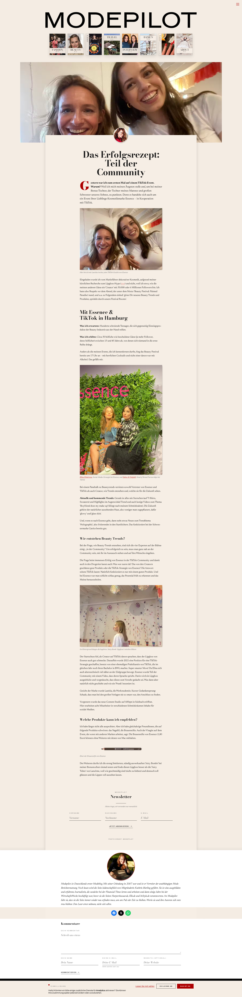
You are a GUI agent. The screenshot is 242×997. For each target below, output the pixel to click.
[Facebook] (114, 913)
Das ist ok (185, 986)
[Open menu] (237, 4)
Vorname (74, 813)
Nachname (111, 813)
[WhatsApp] (128, 913)
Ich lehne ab (166, 986)
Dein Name (67, 958)
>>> (123, 284)
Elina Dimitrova (86, 477)
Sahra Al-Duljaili (129, 477)
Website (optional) (155, 958)
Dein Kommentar (70, 930)
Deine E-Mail (109, 958)
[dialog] (121, 989)
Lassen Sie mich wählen (144, 986)
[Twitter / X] (121, 913)
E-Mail (144, 813)
